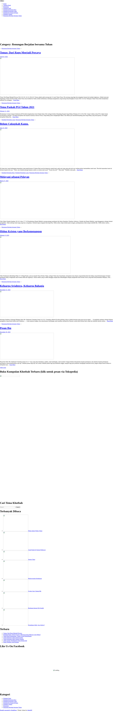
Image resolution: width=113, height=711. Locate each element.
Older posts (3, 367)
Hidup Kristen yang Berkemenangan (21, 231)
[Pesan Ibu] (27, 359)
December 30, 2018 (5, 332)
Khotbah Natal (7, 8)
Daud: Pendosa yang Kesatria (11, 642)
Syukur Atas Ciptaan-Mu (34, 591)
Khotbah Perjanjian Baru (9, 9)
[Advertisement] (56, 29)
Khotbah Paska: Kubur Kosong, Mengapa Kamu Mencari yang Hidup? (22, 634)
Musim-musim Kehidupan (35, 578)
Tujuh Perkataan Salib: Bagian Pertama (13, 639)
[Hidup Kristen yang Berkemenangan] (35, 273)
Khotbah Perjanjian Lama (10, 11)
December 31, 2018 (5, 290)
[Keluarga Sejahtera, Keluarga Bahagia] (27, 316)
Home (5, 3)
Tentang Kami (7, 5)
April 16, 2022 (4, 56)
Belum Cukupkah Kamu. (14, 123)
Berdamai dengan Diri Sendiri (36, 608)
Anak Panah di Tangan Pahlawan (37, 550)
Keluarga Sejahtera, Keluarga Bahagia (22, 285)
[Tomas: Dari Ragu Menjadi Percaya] (37, 94)
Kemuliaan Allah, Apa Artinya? (36, 625)
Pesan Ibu (5, 328)
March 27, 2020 (4, 181)
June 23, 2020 (3, 128)
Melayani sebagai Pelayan (14, 176)
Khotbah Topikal (7, 14)
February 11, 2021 (5, 111)
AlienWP (29, 710)
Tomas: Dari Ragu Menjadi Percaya (20, 52)
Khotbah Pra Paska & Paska (10, 12)
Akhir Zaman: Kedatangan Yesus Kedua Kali (15, 640)
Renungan (6, 6)
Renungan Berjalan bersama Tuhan (12, 15)
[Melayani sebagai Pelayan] (37, 218)
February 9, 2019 (4, 235)
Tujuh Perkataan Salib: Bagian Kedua (13, 637)
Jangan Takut (31, 559)
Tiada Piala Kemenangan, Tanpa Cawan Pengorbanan (17, 636)
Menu (2, 0)
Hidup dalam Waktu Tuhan (35, 531)
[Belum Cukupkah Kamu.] (37, 165)
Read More (16, 100)
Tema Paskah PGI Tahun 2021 (17, 107)
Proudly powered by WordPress (8, 710)
